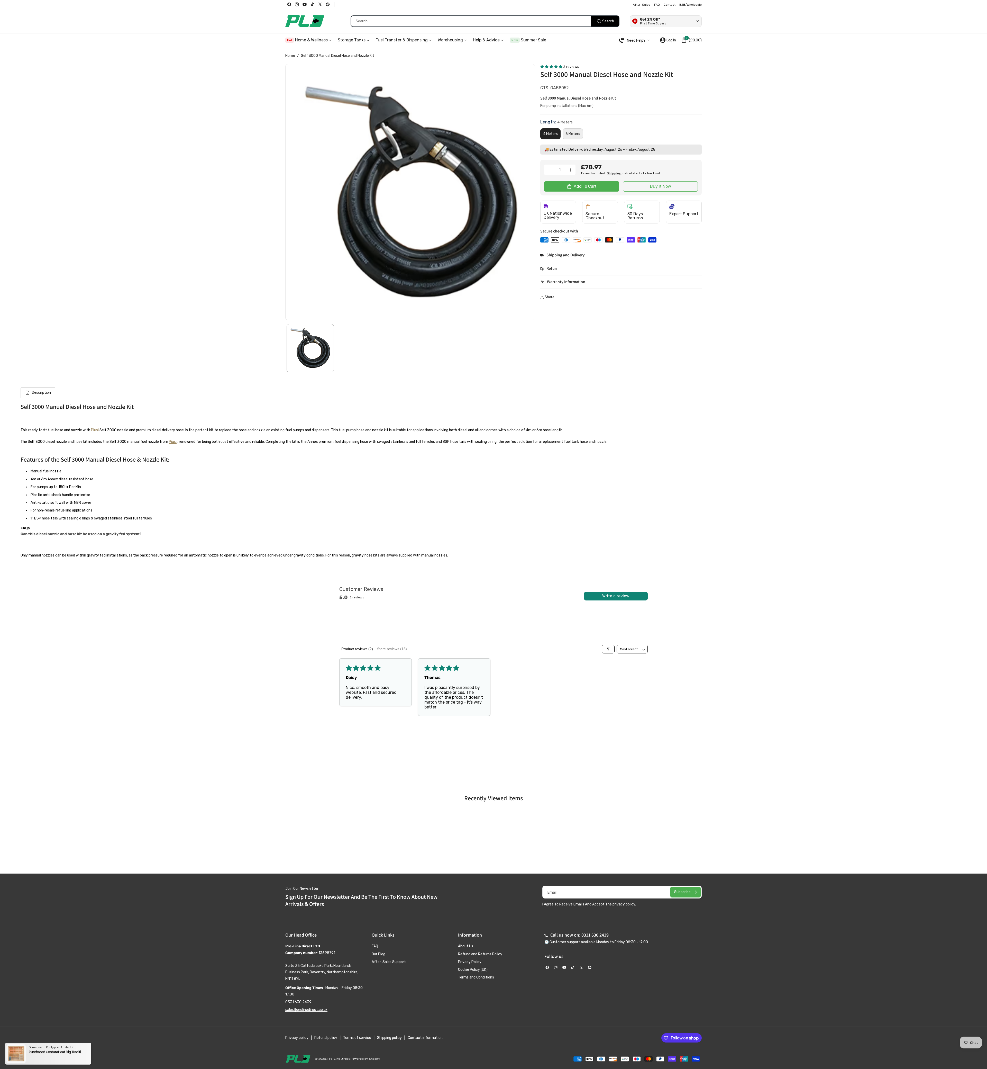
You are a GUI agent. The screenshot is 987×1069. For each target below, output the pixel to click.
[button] (691, 40)
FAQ (375, 946)
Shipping (614, 173)
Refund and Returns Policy (480, 954)
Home (290, 55)
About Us (465, 946)
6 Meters (572, 134)
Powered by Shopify (365, 1059)
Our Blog (378, 954)
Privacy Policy (469, 962)
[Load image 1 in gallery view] (310, 348)
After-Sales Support (389, 962)
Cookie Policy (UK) (473, 969)
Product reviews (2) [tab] (357, 649)
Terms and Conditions (476, 977)
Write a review (615, 596)
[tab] (38, 392)
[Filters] (608, 649)
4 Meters (550, 134)
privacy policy (624, 904)
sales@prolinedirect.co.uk (306, 1010)
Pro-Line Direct (338, 1059)
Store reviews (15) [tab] (392, 649)
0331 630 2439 (298, 1002)
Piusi (95, 430)
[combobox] (485, 21)
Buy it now (660, 186)
